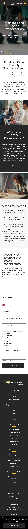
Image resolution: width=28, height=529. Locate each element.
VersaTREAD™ (7, 338)
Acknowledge (14, 525)
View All (14, 483)
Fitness (14, 458)
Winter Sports (14, 463)
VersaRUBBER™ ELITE (9, 343)
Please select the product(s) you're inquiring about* (12, 332)
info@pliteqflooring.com (14, 509)
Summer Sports (14, 455)
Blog (14, 408)
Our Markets (14, 449)
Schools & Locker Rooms (14, 461)
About (14, 396)
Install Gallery (14, 414)
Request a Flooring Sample (14, 405)
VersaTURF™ (7, 341)
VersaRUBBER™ (8, 336)
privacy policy (15, 521)
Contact (14, 417)
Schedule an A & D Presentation (14, 402)
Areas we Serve (14, 471)
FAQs (14, 411)
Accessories (7, 345)
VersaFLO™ (7, 339)
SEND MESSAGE (13, 366)
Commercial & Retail (14, 466)
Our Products (14, 424)
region (18, 3)
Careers (14, 419)
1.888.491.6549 (15, 507)
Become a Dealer (14, 399)
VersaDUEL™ (14, 444)
